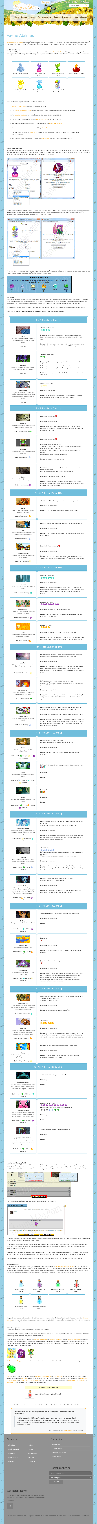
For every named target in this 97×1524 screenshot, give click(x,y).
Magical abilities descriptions (64, 1266)
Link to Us (31, 1461)
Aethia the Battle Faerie (56, 52)
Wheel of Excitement (55, 123)
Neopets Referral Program (76, 1380)
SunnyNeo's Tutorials (59, 1453)
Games (67, 2)
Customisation (56, 2)
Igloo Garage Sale (20, 115)
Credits (11, 1461)
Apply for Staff (13, 1449)
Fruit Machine (58, 1376)
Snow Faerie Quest (48, 128)
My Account (84, 2)
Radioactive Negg (15, 1361)
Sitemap (31, 1457)
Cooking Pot (33, 132)
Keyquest (24, 1378)
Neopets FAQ (56, 1444)
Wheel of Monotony (74, 1339)
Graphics (75, 2)
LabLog (30, 1449)
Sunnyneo (45, 2)
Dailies (9, 1376)
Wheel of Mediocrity (56, 1339)
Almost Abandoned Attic (23, 110)
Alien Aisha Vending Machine (30, 1380)
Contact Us (12, 1453)
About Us (11, 1445)
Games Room (56, 1457)
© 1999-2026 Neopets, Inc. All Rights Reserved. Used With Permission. (32, 1516)
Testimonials (32, 1453)
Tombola (38, 1376)
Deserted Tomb (46, 1376)
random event (11, 1382)
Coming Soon (13, 1457)
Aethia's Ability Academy (15, 42)
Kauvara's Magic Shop (19, 106)
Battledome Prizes (42, 119)
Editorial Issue (67, 1430)
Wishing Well (45, 139)
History (30, 1445)
